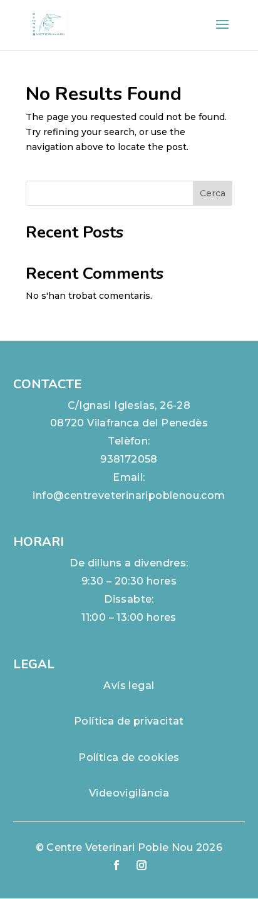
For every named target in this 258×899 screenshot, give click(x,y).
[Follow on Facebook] (116, 865)
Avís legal (128, 685)
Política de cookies (129, 757)
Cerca (212, 193)
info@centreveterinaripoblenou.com (129, 495)
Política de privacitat (129, 721)
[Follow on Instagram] (142, 865)
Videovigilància (129, 793)
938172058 (129, 459)
